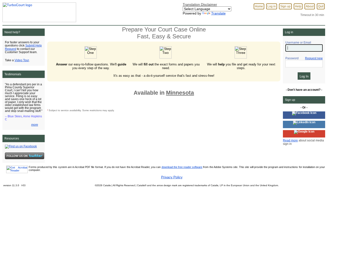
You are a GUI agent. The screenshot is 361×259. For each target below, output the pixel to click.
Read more (290, 140)
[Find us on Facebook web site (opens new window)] (21, 146)
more (34, 124)
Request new (314, 58)
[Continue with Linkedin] (304, 124)
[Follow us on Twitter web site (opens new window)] (24, 155)
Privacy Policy (171, 177)
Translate (218, 13)
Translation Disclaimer (200, 4)
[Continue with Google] (304, 133)
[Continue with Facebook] (304, 115)
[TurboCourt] (38, 11)
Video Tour (21, 60)
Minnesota (180, 93)
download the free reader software (182, 167)
